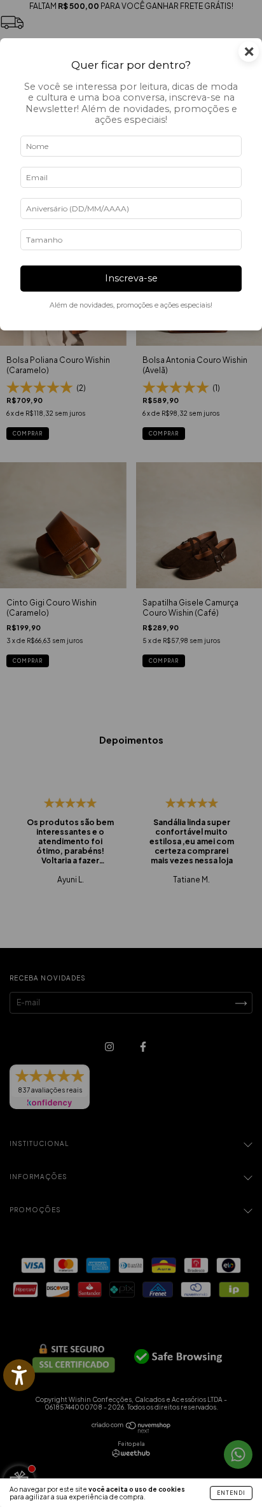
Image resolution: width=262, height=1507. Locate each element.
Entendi (231, 1493)
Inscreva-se (131, 278)
